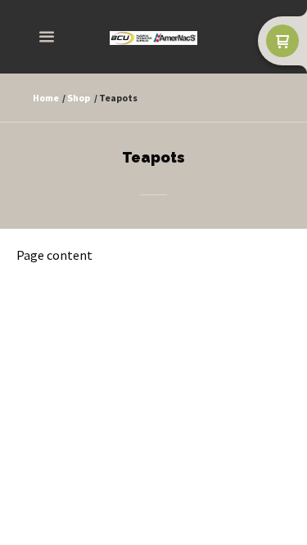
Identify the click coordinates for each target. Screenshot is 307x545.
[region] (153, 202)
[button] (46, 37)
